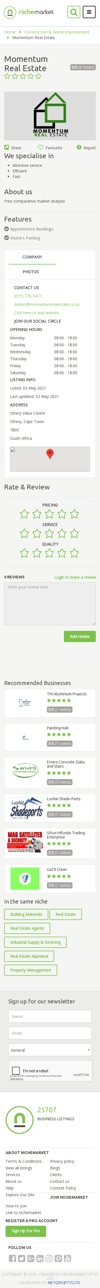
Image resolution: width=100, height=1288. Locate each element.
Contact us (59, 1181)
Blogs (55, 1168)
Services (13, 1174)
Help (10, 1188)
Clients (56, 1174)
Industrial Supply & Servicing (35, 942)
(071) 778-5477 (27, 296)
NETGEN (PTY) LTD (64, 1282)
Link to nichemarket (23, 1212)
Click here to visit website (36, 312)
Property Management (30, 970)
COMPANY (32, 256)
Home (10, 32)
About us (14, 1181)
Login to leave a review (75, 577)
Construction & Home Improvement (56, 32)
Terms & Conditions (24, 1161)
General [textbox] (18, 1050)
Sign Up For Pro (26, 1230)
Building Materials (26, 914)
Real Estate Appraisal (29, 956)
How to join (16, 1205)
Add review (80, 636)
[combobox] (50, 1050)
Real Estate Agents (27, 928)
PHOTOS (31, 271)
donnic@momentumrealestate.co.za (46, 304)
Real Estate (66, 914)
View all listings (19, 1168)
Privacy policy (62, 1161)
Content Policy (63, 1188)
